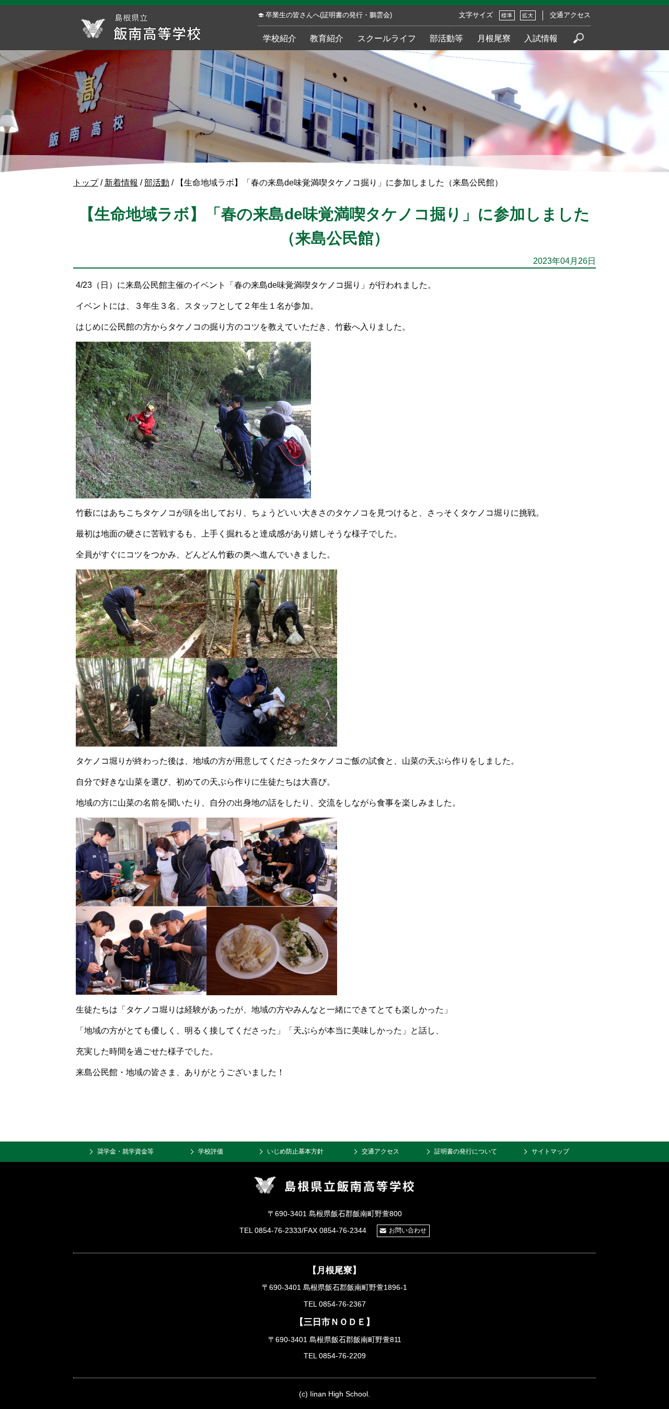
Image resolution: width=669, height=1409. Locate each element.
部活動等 (446, 38)
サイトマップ (550, 1151)
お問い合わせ (407, 1230)
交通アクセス (570, 15)
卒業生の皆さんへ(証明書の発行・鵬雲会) (329, 15)
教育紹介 (326, 38)
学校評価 (210, 1151)
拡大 (528, 15)
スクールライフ (386, 38)
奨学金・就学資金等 (125, 1151)
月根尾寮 (494, 38)
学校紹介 (279, 38)
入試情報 (541, 38)
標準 (507, 15)
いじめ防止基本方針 (295, 1151)
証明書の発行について (465, 1151)
